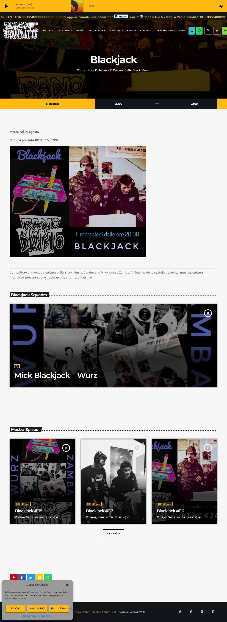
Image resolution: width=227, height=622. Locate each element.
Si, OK (15, 608)
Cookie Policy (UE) (104, 612)
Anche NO (37, 608)
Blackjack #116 (170, 510)
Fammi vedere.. (60, 608)
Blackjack (22, 504)
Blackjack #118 (28, 510)
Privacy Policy (44, 616)
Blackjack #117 (99, 510)
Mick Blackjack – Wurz (55, 375)
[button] (67, 585)
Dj (16, 366)
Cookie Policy (29, 616)
